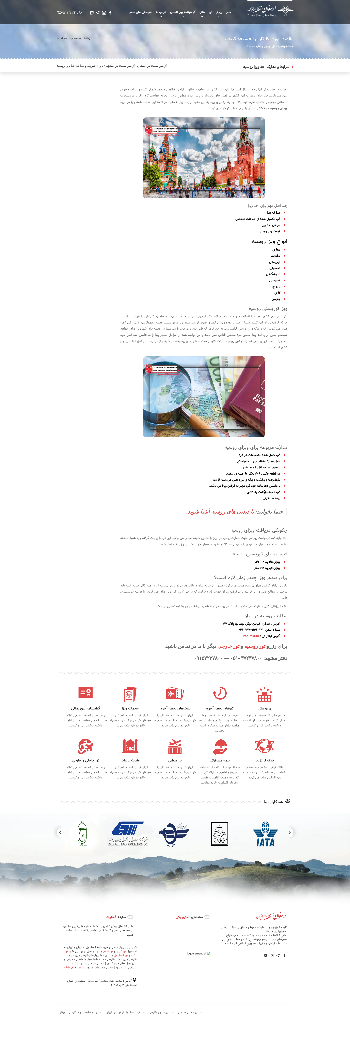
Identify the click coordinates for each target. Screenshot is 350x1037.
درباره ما (161, 12)
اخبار (229, 12)
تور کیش (121, 951)
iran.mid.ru (251, 636)
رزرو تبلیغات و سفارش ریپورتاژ (78, 1012)
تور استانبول (121, 955)
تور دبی (81, 967)
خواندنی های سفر (141, 12)
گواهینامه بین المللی (182, 12)
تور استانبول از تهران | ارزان (123, 1012)
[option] (174, 834)
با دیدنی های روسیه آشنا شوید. (220, 512)
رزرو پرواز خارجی (159, 1012)
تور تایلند (68, 967)
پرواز (219, 12)
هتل (202, 12)
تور (210, 12)
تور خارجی (229, 646)
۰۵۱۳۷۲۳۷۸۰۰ (72, 12)
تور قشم (108, 951)
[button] (57, 832)
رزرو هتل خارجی (188, 1012)
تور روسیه (255, 646)
